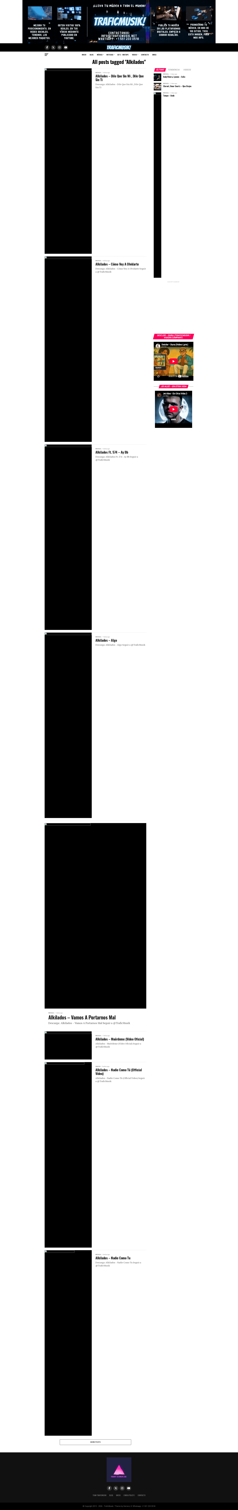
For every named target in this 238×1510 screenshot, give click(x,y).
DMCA (154, 54)
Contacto (145, 54)
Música (99, 54)
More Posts (95, 1442)
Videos (134, 54)
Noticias (109, 54)
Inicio (84, 54)
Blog (91, 54)
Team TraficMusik (99, 1495)
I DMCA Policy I (129, 1495)
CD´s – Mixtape (123, 54)
